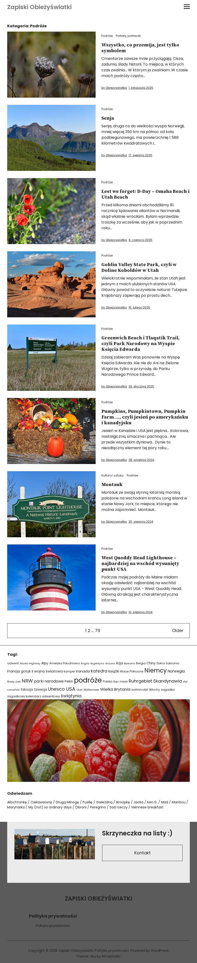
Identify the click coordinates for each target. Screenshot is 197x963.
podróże (88, 680)
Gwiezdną (104, 802)
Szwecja (40, 689)
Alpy (44, 663)
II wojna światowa (47, 671)
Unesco (56, 689)
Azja (119, 663)
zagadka (168, 690)
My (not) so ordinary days (50, 807)
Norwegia (176, 671)
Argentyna (97, 663)
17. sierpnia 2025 (140, 155)
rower (124, 681)
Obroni (80, 807)
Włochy (154, 690)
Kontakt (142, 853)
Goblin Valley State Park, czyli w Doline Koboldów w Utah (139, 268)
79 (97, 630)
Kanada (83, 671)
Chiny (151, 663)
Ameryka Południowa (64, 663)
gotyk (26, 671)
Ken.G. (152, 802)
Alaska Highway (30, 663)
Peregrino (98, 807)
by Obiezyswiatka (114, 88)
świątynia (71, 696)
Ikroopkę (123, 802)
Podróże (107, 36)
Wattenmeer (91, 690)
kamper (69, 671)
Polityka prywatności (53, 925)
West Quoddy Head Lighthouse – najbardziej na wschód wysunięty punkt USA (140, 563)
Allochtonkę (17, 802)
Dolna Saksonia (168, 663)
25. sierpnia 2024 (141, 522)
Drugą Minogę (67, 802)
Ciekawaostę (41, 802)
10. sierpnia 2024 (141, 612)
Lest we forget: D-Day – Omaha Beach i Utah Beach (145, 194)
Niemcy (155, 670)
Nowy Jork (14, 681)
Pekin (69, 681)
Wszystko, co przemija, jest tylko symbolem (140, 48)
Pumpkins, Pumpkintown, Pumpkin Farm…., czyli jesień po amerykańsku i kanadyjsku (144, 417)
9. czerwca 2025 (140, 240)
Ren (116, 681)
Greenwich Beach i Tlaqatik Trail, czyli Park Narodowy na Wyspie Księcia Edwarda (140, 344)
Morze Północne (131, 671)
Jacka (138, 802)
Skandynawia (167, 681)
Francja (13, 671)
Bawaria (129, 663)
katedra (99, 671)
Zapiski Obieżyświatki (39, 7)
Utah (79, 690)
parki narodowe (49, 681)
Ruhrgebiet (140, 681)
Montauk (112, 485)
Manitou (178, 802)
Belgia (141, 663)
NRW (27, 680)
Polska (107, 681)
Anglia (85, 663)
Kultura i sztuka (112, 475)
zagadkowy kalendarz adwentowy (33, 696)
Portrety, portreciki (128, 36)
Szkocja (27, 689)
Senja (107, 118)
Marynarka (16, 807)
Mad (164, 802)
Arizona (110, 663)
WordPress (159, 950)
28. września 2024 (141, 460)
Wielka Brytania (115, 689)
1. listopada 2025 (141, 88)
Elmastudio (111, 956)
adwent (13, 663)
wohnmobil (139, 690)
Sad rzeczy (119, 807)
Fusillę (87, 802)
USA (70, 689)
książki (113, 671)
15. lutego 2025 (139, 307)
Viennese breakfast (147, 807)
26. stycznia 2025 (141, 386)
